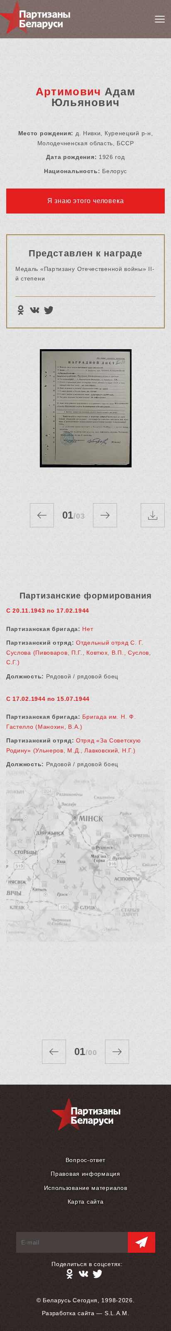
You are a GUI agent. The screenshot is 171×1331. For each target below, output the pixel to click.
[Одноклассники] (20, 310)
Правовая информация (85, 1173)
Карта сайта (86, 1201)
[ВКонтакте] (34, 310)
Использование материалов (85, 1187)
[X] (49, 310)
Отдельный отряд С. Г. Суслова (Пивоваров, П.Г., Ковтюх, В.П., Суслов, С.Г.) (78, 652)
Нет (87, 629)
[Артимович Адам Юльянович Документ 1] (85, 418)
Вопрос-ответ (85, 1160)
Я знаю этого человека (85, 200)
